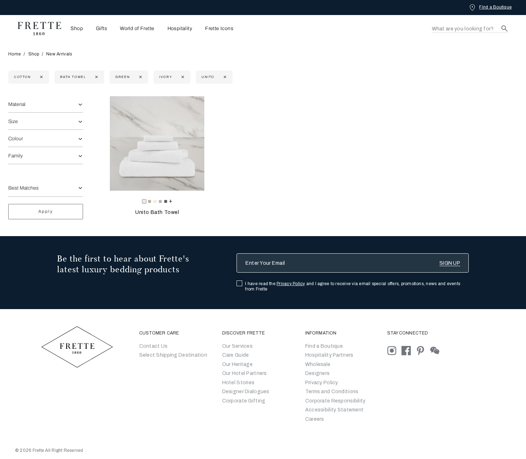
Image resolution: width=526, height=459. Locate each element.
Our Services (237, 346)
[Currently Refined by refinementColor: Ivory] (182, 77)
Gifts (101, 28)
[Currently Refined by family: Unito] (224, 77)
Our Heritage (237, 364)
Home (14, 54)
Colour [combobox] (15, 138)
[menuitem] (74, 28)
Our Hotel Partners (244, 373)
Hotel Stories (238, 382)
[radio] (149, 201)
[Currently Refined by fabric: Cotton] (40, 77)
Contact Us (153, 346)
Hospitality (180, 28)
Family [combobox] (15, 155)
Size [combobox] (13, 121)
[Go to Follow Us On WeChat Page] (436, 350)
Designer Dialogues (245, 391)
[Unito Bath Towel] (157, 143)
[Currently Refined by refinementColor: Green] (139, 77)
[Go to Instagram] (394, 350)
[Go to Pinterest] (423, 350)
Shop (33, 54)
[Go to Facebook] (408, 350)
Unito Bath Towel (157, 212)
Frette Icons (219, 28)
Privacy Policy (291, 283)
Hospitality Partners (329, 355)
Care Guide (235, 355)
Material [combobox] (16, 104)
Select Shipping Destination (173, 355)
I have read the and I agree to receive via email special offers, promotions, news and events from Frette (352, 286)
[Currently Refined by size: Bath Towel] (95, 77)
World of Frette (137, 28)
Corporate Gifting (244, 401)
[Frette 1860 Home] (35, 28)
